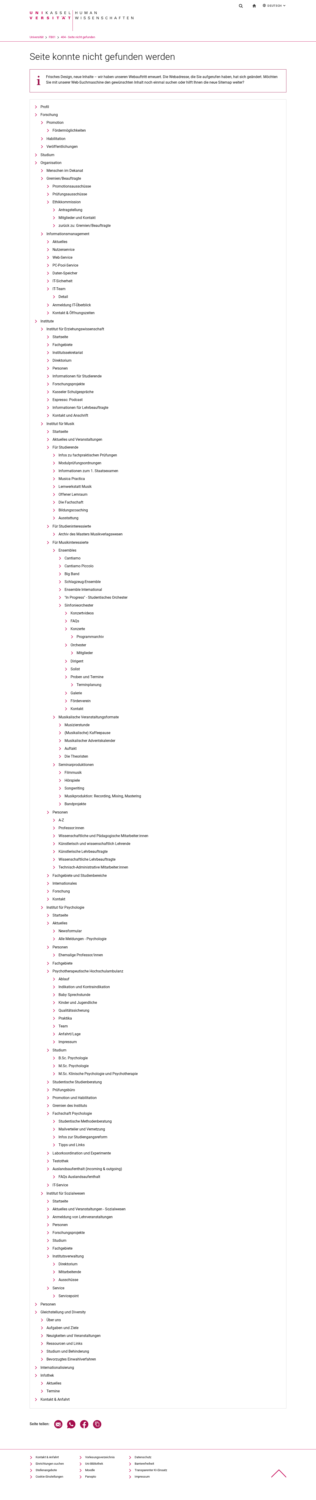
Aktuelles (60, 242)
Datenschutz (143, 1457)
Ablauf (64, 979)
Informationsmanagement (67, 234)
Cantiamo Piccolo (79, 566)
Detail (63, 297)
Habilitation (55, 139)
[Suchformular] (241, 5)
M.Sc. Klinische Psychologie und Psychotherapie (98, 1074)
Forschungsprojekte (69, 384)
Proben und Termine (87, 677)
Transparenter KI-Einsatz (151, 1470)
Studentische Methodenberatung (85, 1121)
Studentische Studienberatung (77, 1082)
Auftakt (71, 748)
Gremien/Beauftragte (63, 178)
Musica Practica (72, 479)
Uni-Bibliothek (94, 1463)
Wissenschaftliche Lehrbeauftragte (87, 859)
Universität (36, 37)
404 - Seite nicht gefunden (78, 37)
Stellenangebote (46, 1470)
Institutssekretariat (68, 352)
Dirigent (77, 661)
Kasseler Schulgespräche (73, 392)
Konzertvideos (82, 613)
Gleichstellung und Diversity (63, 1312)
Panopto (90, 1476)
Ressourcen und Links (64, 1343)
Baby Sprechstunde (74, 995)
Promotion (55, 122)
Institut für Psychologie (65, 907)
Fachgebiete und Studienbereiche (80, 875)
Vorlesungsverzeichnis (100, 1457)
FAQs (75, 621)
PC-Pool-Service (65, 265)
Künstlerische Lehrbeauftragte (83, 851)
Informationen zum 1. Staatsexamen (88, 471)
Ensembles (67, 550)
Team (63, 1026)
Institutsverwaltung (68, 1256)
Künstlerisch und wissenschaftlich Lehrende (94, 843)
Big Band (72, 574)
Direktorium (62, 360)
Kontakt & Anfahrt (55, 1399)
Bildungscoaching (73, 510)
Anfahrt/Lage (70, 1034)
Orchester (78, 645)
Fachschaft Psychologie (72, 1113)
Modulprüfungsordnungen (80, 463)
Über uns (53, 1320)
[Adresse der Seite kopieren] (97, 1427)
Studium (47, 155)
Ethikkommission (67, 202)
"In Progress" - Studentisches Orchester (96, 597)
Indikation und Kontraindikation (84, 987)
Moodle (90, 1470)
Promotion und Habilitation (75, 1098)
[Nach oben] (278, 1474)
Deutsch (276, 5)
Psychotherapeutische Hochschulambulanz (88, 971)
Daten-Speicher (65, 273)
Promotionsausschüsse (72, 186)
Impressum (68, 1042)
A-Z (61, 820)
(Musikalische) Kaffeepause (87, 733)
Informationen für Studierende (77, 376)
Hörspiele (72, 780)
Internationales (65, 883)
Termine (53, 1391)
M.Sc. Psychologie (74, 1066)
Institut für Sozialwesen (65, 1193)
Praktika (65, 1018)
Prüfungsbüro (64, 1090)
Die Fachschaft (71, 502)
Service (58, 1288)
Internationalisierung (57, 1367)
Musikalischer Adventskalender (90, 740)
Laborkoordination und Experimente (82, 1153)
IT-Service (60, 1185)
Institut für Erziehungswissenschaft (75, 329)
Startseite (60, 337)
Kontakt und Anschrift (70, 415)
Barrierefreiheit (144, 1463)
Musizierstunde (77, 725)
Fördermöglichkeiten (69, 130)
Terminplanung (89, 685)
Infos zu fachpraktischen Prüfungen (88, 455)
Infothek (47, 1375)
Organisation (51, 163)
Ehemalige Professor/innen (81, 955)
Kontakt (77, 709)
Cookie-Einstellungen (49, 1476)
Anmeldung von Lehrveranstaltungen (83, 1217)
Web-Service (62, 257)
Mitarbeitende (70, 1272)
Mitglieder (85, 653)
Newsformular (70, 931)
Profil (44, 107)
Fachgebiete (62, 345)
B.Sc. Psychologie (73, 1058)
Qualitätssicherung (74, 1010)
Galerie (76, 693)
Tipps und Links (72, 1145)
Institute (47, 321)
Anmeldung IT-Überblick (72, 305)
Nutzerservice (63, 249)
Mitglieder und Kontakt (77, 218)
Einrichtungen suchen (50, 1463)
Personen (60, 368)
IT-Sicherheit (62, 281)
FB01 (52, 37)
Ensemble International (83, 589)
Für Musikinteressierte (70, 542)
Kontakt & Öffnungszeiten (74, 313)
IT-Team (59, 289)
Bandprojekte (75, 804)
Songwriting (74, 788)
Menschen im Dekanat (64, 170)
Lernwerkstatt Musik (75, 486)
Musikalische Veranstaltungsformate (89, 717)
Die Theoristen (76, 756)
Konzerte (78, 629)
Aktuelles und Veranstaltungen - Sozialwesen (89, 1209)
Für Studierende (65, 447)
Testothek (60, 1161)
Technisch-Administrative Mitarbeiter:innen (93, 867)
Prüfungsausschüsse (70, 194)
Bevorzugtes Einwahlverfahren (71, 1359)
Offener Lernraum (73, 494)
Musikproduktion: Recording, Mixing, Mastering (103, 796)
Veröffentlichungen (62, 146)
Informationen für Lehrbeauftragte (80, 407)
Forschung (49, 114)
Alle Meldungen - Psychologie (82, 939)
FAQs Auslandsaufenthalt (79, 1177)
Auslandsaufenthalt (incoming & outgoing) (87, 1169)
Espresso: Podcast (68, 400)
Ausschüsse (68, 1280)
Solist (75, 669)
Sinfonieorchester (79, 605)
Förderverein (81, 701)
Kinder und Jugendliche (78, 1002)
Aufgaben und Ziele (62, 1328)
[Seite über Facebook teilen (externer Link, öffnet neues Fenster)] (84, 1427)
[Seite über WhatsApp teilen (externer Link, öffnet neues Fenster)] (71, 1427)
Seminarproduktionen (76, 764)
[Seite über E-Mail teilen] (58, 1427)
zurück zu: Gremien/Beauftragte (85, 225)
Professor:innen (71, 828)
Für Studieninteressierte (72, 526)
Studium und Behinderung (67, 1351)
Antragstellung (70, 210)
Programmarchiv (90, 637)
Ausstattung (68, 518)
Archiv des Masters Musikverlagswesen (91, 534)
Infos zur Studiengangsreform (83, 1137)
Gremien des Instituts (70, 1105)
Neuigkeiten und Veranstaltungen (73, 1335)
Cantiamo (73, 558)
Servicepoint (69, 1296)
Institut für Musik (60, 424)
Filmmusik (73, 772)
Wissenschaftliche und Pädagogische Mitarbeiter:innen (103, 836)
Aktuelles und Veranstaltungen (77, 439)
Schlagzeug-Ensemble (83, 582)
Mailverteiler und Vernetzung (82, 1129)
